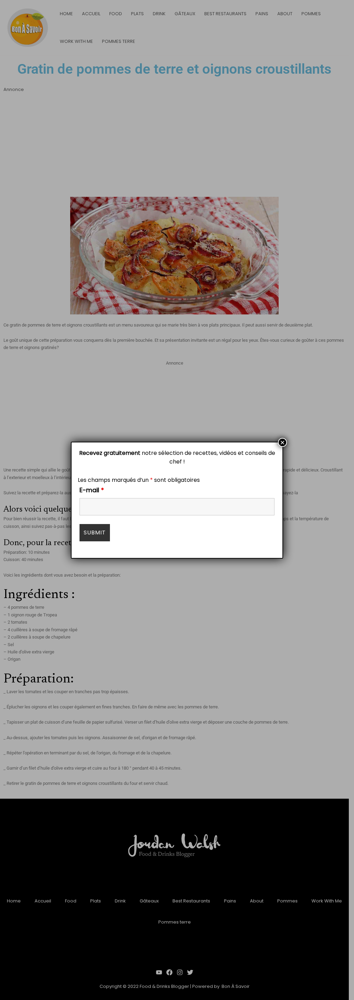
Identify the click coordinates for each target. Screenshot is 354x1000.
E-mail (92, 490)
